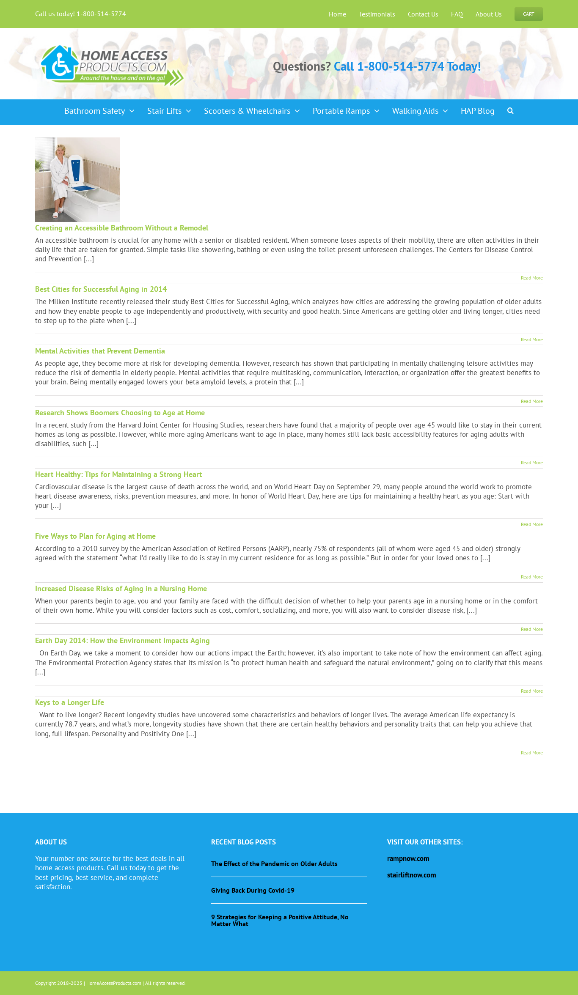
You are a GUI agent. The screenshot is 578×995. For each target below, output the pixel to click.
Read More (532, 277)
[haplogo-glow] (113, 44)
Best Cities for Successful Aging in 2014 (101, 289)
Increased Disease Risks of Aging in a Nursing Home (121, 588)
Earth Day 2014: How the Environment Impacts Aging (122, 640)
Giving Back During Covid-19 (253, 890)
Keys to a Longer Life (69, 702)
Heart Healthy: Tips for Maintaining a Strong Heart (118, 474)
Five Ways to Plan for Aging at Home (95, 536)
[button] (510, 107)
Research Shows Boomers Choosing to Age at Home (120, 412)
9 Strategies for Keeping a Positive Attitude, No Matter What (280, 920)
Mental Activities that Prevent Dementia (100, 351)
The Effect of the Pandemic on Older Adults (274, 863)
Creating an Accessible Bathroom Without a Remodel (121, 228)
